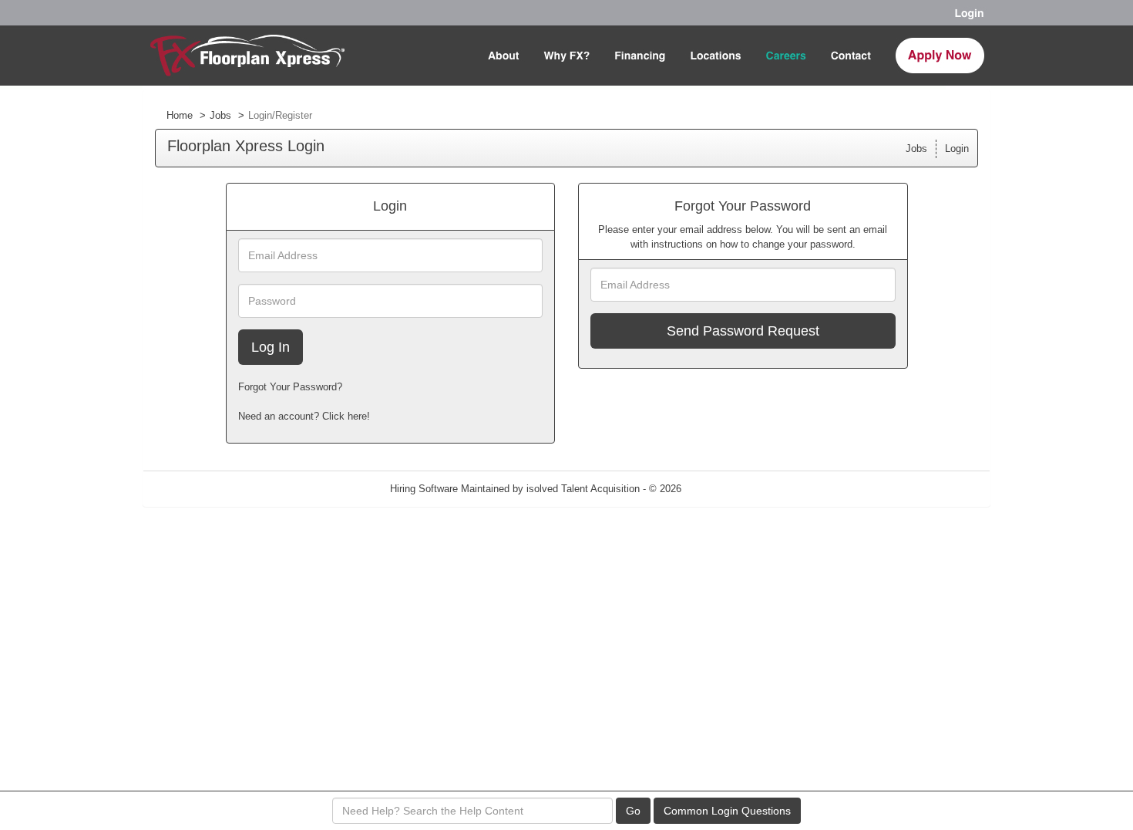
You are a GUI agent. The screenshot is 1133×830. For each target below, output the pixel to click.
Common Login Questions (727, 811)
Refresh (726, 488)
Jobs (220, 115)
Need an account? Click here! (304, 416)
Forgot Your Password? (290, 387)
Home (179, 115)
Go (633, 811)
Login (957, 148)
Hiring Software (424, 488)
